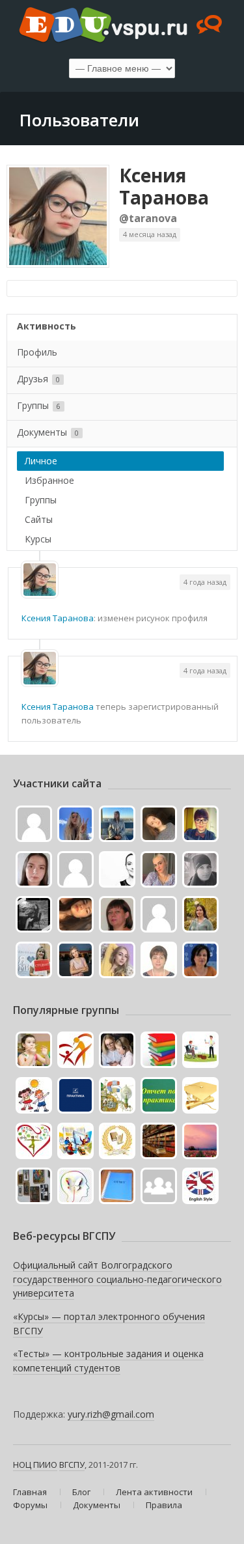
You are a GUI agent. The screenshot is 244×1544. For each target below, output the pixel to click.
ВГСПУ (72, 1464)
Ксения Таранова (164, 186)
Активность (46, 326)
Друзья (38, 378)
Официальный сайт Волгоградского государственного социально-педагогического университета (117, 1279)
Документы (48, 432)
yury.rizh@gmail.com (111, 1414)
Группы (39, 405)
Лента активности (154, 1492)
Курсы (38, 539)
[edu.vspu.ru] (122, 26)
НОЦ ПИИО (35, 1464)
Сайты (39, 519)
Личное (41, 461)
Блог (81, 1492)
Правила (164, 1505)
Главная (30, 1492)
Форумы (30, 1505)
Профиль (37, 352)
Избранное (49, 480)
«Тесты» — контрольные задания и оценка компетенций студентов (108, 1360)
